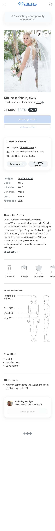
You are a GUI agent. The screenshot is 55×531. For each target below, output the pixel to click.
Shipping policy (38, 164)
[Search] (51, 4)
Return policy (17, 163)
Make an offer (27, 127)
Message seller (27, 119)
